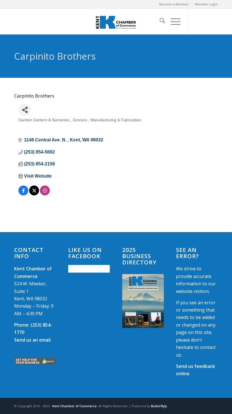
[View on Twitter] (34, 193)
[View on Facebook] (23, 193)
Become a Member (174, 4)
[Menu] (173, 21)
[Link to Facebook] (196, 21)
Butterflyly (159, 406)
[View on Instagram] (45, 193)
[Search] (159, 21)
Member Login (206, 4)
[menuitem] (174, 4)
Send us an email (32, 340)
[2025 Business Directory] (143, 301)
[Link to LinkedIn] (213, 21)
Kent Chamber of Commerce (74, 406)
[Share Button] (24, 110)
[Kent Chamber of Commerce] (116, 21)
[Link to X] (205, 21)
